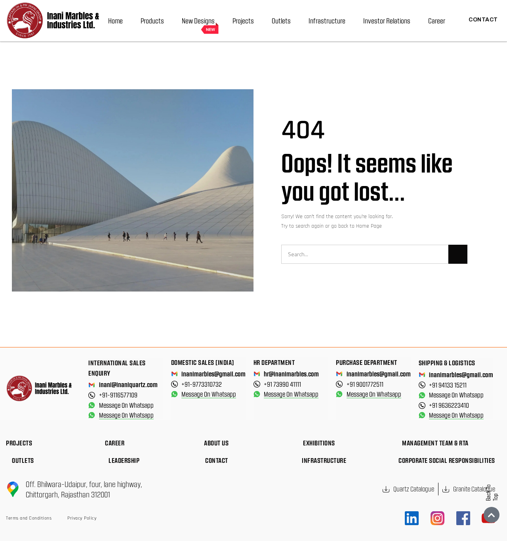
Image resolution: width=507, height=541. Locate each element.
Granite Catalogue (474, 489)
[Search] (457, 254)
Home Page (369, 226)
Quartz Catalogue (413, 489)
